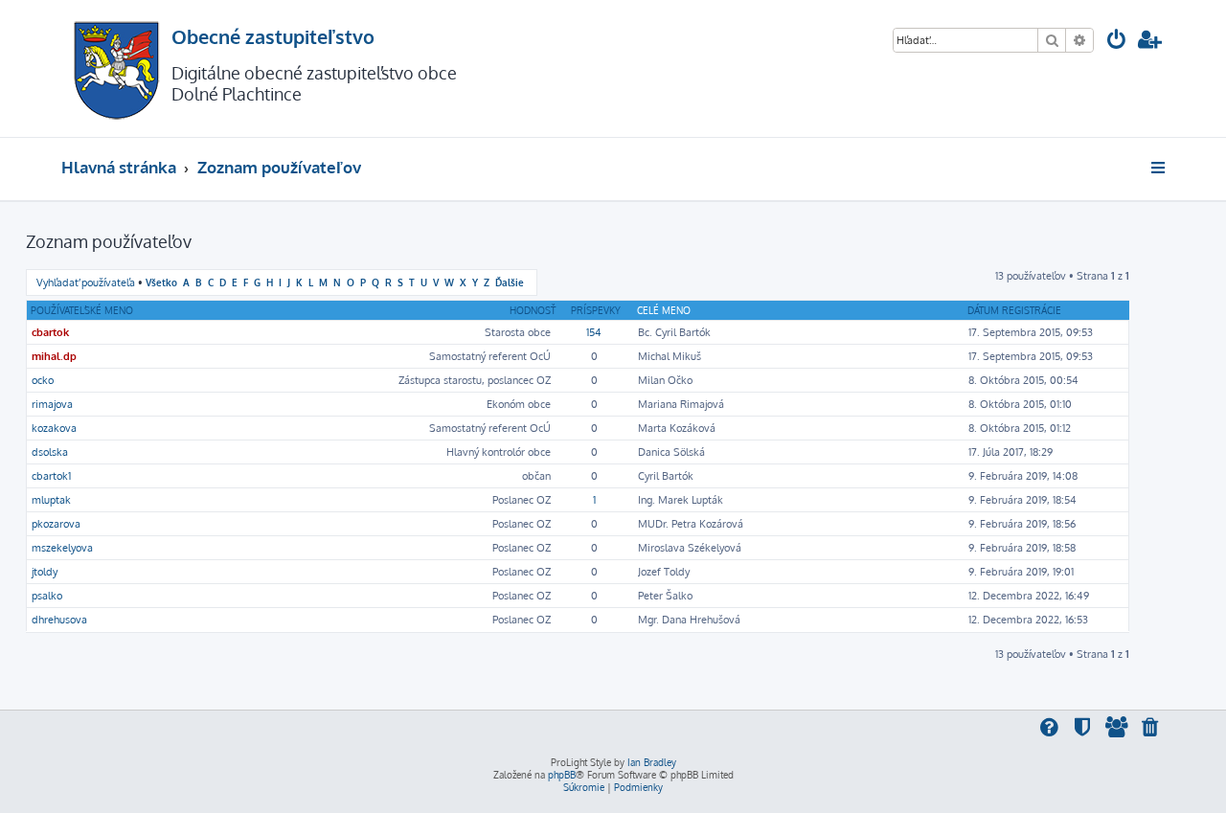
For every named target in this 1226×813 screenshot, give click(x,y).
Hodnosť (533, 310)
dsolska (50, 452)
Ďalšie (509, 282)
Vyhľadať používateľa (85, 282)
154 (594, 332)
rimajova (52, 404)
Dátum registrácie (1014, 310)
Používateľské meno (82, 310)
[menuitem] (1116, 42)
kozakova (54, 428)
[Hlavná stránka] (116, 68)
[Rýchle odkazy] (1159, 167)
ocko (43, 380)
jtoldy (44, 571)
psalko (47, 595)
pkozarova (56, 524)
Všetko (161, 282)
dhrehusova (59, 619)
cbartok (50, 332)
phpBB (562, 774)
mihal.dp (54, 356)
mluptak (51, 500)
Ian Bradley (651, 762)
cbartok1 (51, 476)
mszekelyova (62, 547)
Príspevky (596, 310)
